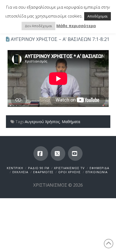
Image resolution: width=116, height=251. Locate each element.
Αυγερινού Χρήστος (42, 121)
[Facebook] (40, 153)
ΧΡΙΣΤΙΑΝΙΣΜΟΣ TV (69, 168)
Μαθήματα (71, 121)
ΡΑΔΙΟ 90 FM (38, 168)
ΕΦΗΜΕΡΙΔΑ (99, 168)
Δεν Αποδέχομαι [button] (38, 25)
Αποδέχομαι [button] (97, 16)
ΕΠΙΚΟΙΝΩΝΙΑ (97, 172)
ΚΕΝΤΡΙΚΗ (15, 168)
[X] (58, 153)
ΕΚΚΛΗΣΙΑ (20, 172)
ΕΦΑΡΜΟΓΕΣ (43, 172)
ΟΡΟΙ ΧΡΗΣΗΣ (69, 172)
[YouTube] (75, 153)
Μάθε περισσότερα (76, 25)
